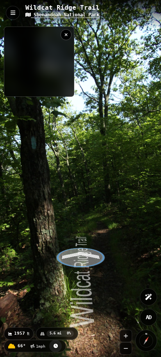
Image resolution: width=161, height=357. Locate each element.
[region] (39, 61)
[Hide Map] (66, 34)
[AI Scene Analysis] (148, 296)
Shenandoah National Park (65, 15)
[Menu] (13, 13)
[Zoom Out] (126, 348)
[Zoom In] (126, 336)
